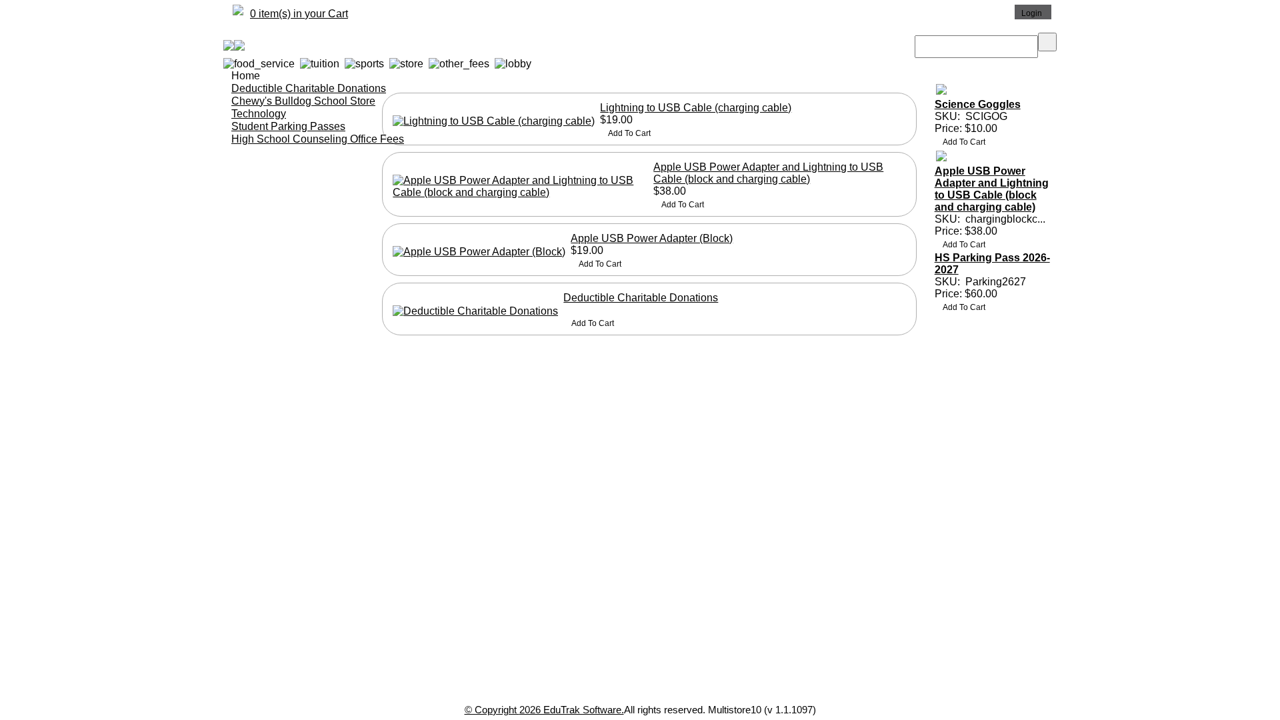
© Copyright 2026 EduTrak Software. (544, 709)
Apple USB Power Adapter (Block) (652, 238)
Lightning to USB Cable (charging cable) (695, 107)
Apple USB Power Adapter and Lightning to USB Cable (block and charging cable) (768, 173)
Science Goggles (978, 104)
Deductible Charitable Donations (640, 297)
